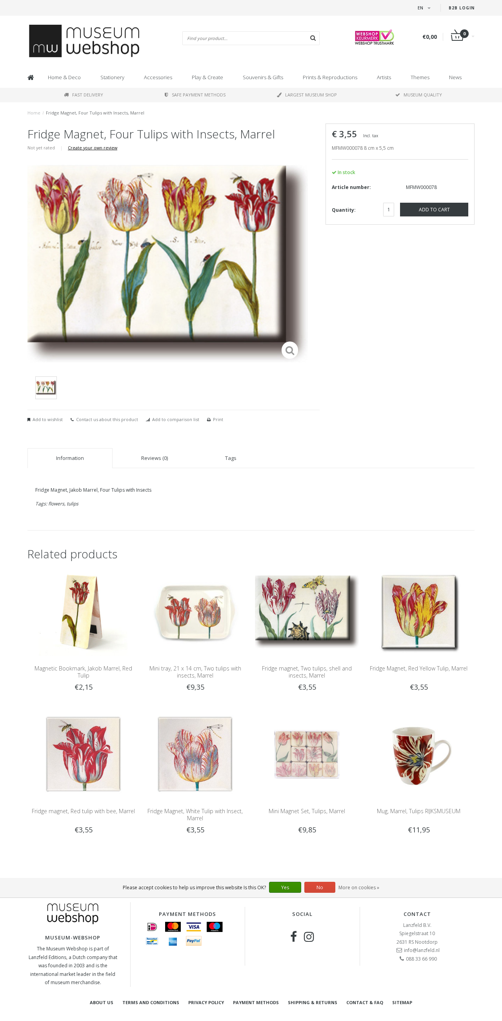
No (319, 887)
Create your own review (92, 148)
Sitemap (402, 1002)
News (455, 77)
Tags (230, 457)
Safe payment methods (199, 95)
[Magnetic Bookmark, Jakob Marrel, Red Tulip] (83, 611)
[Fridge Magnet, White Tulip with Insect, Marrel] (195, 753)
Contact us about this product (107, 419)
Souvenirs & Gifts (263, 77)
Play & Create (207, 77)
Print (218, 419)
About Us (101, 1002)
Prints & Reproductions (330, 77)
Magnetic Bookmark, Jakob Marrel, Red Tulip (83, 672)
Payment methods (256, 1002)
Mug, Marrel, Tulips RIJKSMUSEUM (418, 811)
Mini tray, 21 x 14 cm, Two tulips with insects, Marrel (195, 672)
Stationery (112, 77)
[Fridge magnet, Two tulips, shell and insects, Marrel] (307, 611)
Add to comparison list (175, 419)
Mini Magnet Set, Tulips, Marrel (307, 811)
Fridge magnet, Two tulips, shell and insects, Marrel (307, 672)
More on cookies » (358, 887)
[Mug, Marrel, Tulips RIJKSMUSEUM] (419, 753)
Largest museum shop (311, 95)
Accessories (158, 77)
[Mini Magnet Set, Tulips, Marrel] (307, 753)
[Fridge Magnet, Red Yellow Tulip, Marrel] (419, 611)
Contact (417, 913)
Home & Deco (64, 77)
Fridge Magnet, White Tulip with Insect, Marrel (195, 814)
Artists (384, 77)
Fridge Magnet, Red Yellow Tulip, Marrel (418, 668)
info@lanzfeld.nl (422, 950)
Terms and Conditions (150, 1002)
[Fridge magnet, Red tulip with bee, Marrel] (83, 753)
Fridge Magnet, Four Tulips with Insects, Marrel (95, 113)
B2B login (462, 8)
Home (33, 113)
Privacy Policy (206, 1002)
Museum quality (423, 95)
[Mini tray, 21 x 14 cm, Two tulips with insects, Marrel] (195, 611)
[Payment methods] (152, 927)
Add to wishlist (48, 419)
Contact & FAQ (364, 1002)
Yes (285, 887)
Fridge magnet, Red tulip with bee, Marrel (83, 811)
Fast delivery (87, 95)
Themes (420, 77)
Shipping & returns (312, 1002)
